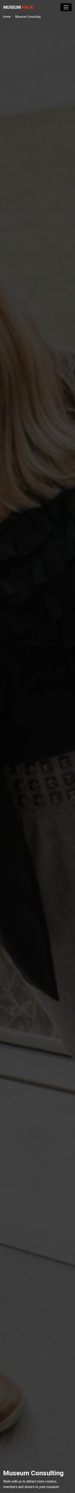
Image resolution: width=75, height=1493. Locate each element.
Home (7, 16)
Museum (18, 7)
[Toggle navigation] (66, 7)
